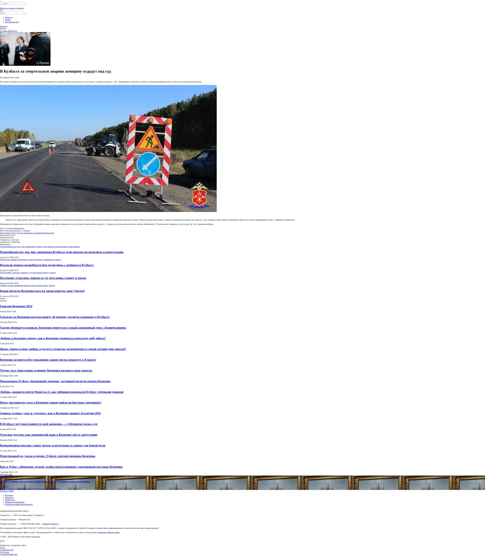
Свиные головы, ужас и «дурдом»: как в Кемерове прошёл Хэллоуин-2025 (50, 413)
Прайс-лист (10, 500)
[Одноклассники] (9, 554)
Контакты (9, 498)
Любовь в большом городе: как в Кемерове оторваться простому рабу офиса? (53, 338)
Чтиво (7, 20)
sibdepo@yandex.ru (51, 524)
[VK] (4, 552)
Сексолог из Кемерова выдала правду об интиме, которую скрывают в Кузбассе (55, 317)
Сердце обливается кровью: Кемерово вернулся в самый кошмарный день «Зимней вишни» (63, 327)
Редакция (9, 495)
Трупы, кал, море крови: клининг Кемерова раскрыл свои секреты (46, 370)
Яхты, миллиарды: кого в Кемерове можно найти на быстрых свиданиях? (50, 402)
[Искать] (1, 4)
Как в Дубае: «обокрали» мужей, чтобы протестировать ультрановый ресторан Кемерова (61, 466)
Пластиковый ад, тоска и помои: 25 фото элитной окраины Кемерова (47, 456)
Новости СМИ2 (7, 491)
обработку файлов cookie (108, 532)
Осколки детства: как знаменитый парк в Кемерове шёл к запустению (48, 434)
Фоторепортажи (12, 22)
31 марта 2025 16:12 (8, 31)
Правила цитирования (14, 502)
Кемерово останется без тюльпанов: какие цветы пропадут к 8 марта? (48, 359)
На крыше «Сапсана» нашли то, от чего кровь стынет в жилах (43, 277)
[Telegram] (7, 550)
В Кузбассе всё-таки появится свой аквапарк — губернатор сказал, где (49, 424)
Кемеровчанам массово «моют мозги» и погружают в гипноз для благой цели (52, 445)
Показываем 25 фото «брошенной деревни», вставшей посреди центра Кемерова (55, 381)
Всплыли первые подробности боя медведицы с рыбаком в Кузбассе (47, 265)
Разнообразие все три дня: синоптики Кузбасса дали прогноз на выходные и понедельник (62, 252)
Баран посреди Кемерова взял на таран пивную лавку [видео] (42, 290)
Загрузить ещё (6, 474)
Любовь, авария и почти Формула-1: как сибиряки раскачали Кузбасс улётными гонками (62, 391)
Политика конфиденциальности (19, 504)
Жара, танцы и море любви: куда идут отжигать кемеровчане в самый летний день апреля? (63, 349)
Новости (9, 17)
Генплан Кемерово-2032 (16, 306)
